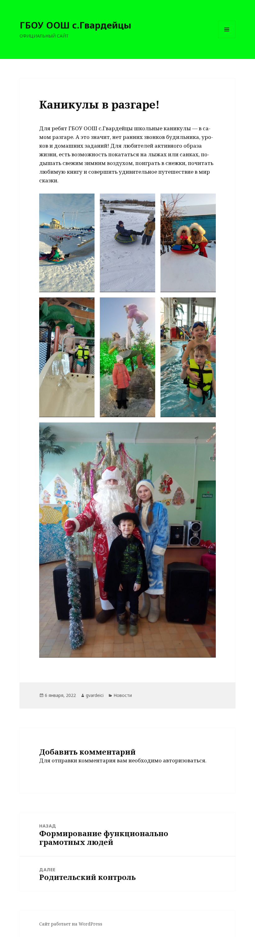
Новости (123, 695)
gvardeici (95, 695)
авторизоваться (184, 760)
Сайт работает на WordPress (70, 924)
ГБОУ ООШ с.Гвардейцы (75, 25)
